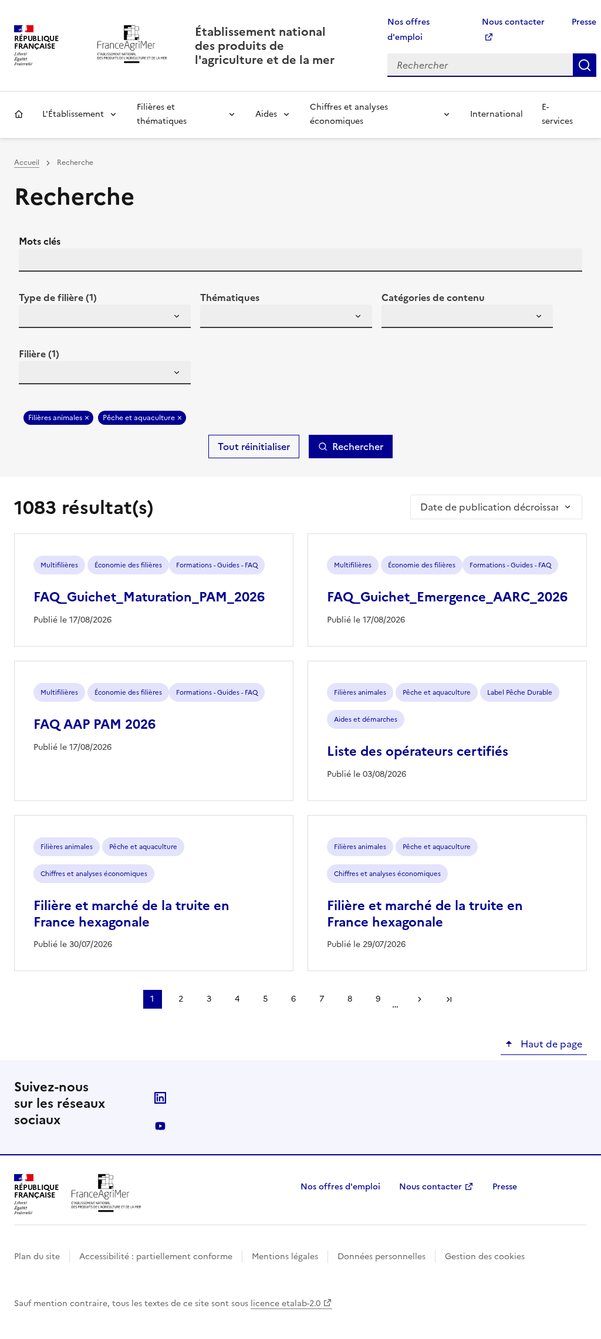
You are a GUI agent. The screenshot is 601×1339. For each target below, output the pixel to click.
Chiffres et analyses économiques (349, 114)
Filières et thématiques (162, 114)
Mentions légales (285, 1256)
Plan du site (37, 1256)
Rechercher (584, 65)
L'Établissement (73, 114)
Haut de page (550, 1044)
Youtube (160, 1126)
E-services (557, 114)
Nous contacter (430, 1187)
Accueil (19, 114)
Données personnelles (381, 1256)
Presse (584, 22)
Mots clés (39, 241)
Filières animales (55, 417)
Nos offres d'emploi (340, 1187)
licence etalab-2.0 (285, 1303)
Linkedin (160, 1098)
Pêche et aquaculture (139, 417)
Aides (266, 114)
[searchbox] (34, 318)
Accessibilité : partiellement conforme (155, 1256)
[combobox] (105, 316)
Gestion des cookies (485, 1256)
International (496, 114)
